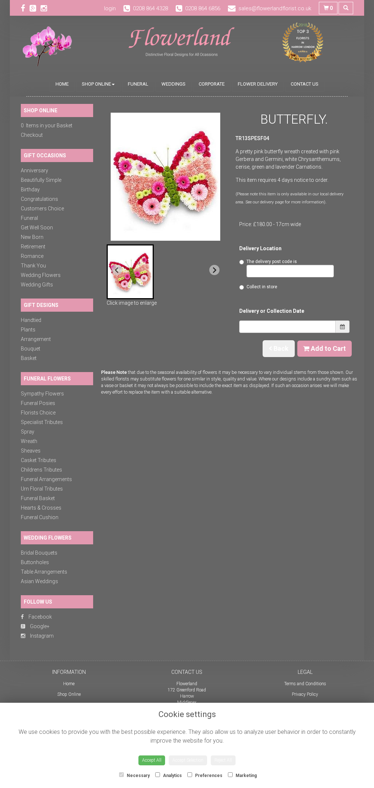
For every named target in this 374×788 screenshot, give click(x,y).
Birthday (30, 189)
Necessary (138, 775)
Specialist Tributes (42, 422)
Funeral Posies (38, 403)
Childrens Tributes (41, 470)
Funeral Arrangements (46, 479)
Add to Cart (327, 348)
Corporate (212, 84)
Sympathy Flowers (42, 394)
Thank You (33, 266)
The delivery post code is (272, 261)
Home (62, 84)
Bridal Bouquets (39, 553)
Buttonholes (35, 562)
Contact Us (304, 84)
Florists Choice (38, 413)
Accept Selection (187, 760)
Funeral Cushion (39, 517)
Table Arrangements (44, 572)
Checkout (32, 135)
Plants (28, 330)
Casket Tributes (38, 460)
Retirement (33, 246)
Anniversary (34, 170)
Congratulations (39, 199)
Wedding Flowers (41, 275)
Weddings (173, 84)
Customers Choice (42, 208)
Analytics (172, 775)
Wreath (29, 441)
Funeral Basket (38, 498)
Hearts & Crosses (41, 508)
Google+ (39, 626)
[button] (130, 271)
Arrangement (36, 339)
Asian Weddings (39, 581)
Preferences (208, 775)
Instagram (41, 636)
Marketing (245, 775)
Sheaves (31, 451)
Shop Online (96, 84)
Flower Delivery (258, 84)
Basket (29, 358)
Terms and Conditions (305, 683)
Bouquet (30, 349)
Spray (27, 432)
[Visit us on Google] (35, 8)
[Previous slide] (117, 270)
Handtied (31, 320)
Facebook (39, 617)
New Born (32, 237)
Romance (32, 256)
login (110, 8)
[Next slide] (214, 270)
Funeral (138, 84)
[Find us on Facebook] (25, 8)
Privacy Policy (305, 694)
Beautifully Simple (41, 180)
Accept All (151, 760)
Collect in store (262, 286)
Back (280, 348)
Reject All (223, 760)
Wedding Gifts (37, 285)
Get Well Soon (37, 227)
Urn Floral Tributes (42, 489)
